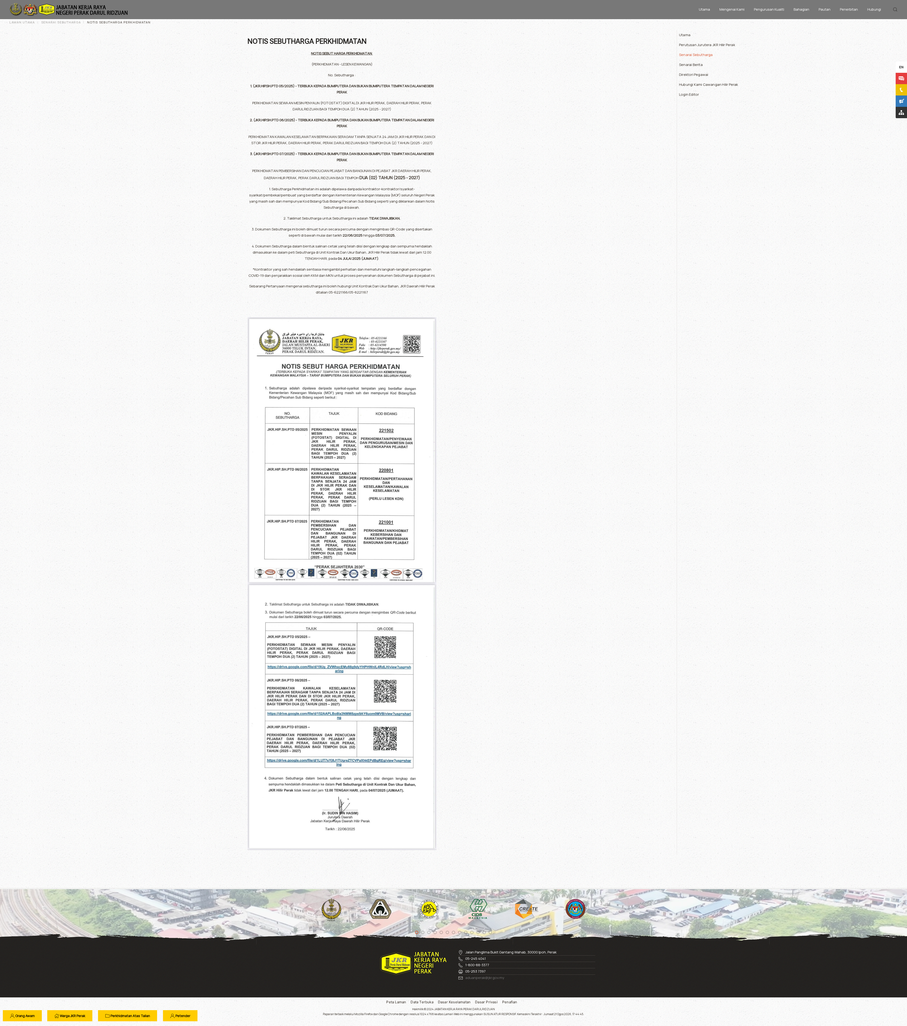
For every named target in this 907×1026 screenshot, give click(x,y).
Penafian (509, 1002)
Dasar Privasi (486, 1002)
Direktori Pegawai (693, 74)
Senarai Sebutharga (696, 54)
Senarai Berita (691, 64)
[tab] (416, 932)
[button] (895, 9)
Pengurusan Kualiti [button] (769, 9)
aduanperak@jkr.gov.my (484, 977)
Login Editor (689, 94)
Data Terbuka (422, 1002)
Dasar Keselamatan (454, 1002)
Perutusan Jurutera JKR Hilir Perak (707, 44)
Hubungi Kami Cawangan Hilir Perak (708, 84)
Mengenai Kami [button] (731, 9)
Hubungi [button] (874, 9)
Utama (704, 9)
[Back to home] (69, 9)
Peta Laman (396, 1002)
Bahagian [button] (801, 9)
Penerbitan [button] (849, 9)
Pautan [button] (824, 9)
